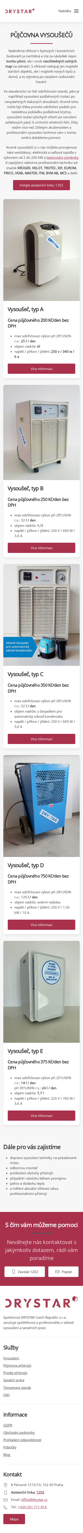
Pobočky (9, 1447)
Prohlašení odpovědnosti (22, 1440)
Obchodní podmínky (19, 1432)
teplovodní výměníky (62, 157)
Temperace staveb (17, 1387)
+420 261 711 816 (32, 1507)
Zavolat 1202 (28, 1271)
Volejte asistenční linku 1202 (41, 185)
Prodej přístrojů (15, 1372)
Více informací (41, 368)
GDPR (7, 1425)
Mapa (14, 1519)
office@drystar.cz (34, 1499)
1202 (40, 1492)
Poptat (67, 1271)
